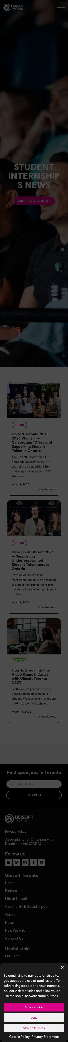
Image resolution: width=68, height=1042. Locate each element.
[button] (62, 967)
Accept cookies (34, 1007)
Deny (34, 1017)
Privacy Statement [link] (45, 1036)
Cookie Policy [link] (19, 1036)
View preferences (34, 1028)
